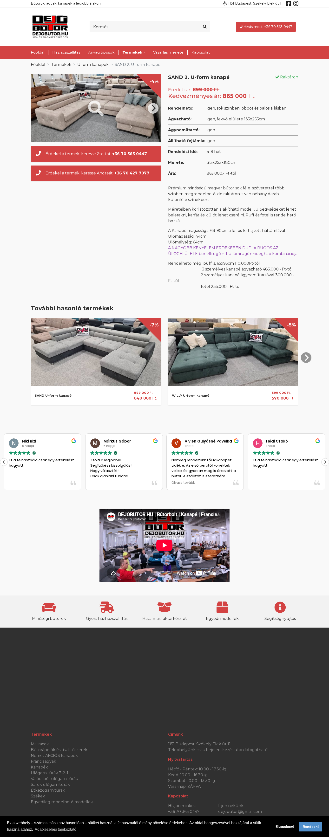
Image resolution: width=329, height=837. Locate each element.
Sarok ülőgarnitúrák (50, 784)
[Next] (153, 108)
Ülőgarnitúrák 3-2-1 (49, 773)
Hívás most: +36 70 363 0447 (267, 27)
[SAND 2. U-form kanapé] (96, 108)
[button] (325, 462)
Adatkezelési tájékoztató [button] (55, 829)
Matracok (40, 744)
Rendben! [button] (311, 827)
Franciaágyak (43, 761)
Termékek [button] (132, 52)
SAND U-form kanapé (53, 395)
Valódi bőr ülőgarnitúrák (54, 778)
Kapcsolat (200, 52)
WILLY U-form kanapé (190, 395)
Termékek (61, 64)
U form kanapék (93, 64)
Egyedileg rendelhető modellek (62, 802)
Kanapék (39, 767)
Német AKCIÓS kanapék (54, 755)
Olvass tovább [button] (183, 483)
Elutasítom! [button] (285, 827)
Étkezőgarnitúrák (48, 790)
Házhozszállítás (66, 52)
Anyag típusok (101, 52)
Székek (38, 796)
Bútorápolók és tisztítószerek (59, 749)
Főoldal (37, 52)
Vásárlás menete (168, 52)
